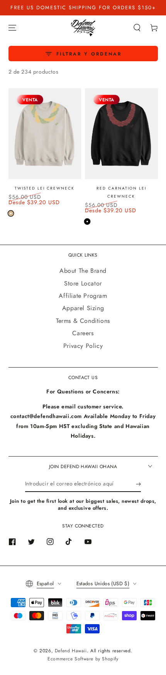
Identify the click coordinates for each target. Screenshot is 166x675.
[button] (137, 27)
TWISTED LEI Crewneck (45, 188)
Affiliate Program (83, 295)
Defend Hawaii (71, 650)
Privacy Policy (83, 345)
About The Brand (83, 270)
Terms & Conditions (83, 320)
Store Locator (83, 283)
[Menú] (12, 27)
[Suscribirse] (138, 484)
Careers (82, 333)
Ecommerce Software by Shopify (82, 658)
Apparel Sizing (83, 308)
